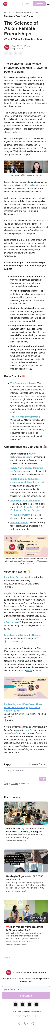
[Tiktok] (22, 1004)
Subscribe (39, 3)
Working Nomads (19, 523)
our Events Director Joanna (34, 185)
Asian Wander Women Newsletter (17, 13)
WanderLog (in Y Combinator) (25, 501)
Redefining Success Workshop (20, 577)
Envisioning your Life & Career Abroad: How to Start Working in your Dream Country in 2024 (24, 707)
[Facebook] (29, 1004)
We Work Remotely (20, 515)
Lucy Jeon (29, 730)
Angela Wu (9, 593)
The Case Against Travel (22, 383)
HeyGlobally (12, 733)
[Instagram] (36, 1004)
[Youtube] (16, 1004)
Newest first (37, 764)
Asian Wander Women (21, 46)
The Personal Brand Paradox (25, 417)
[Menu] (48, 3)
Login (27, 3)
